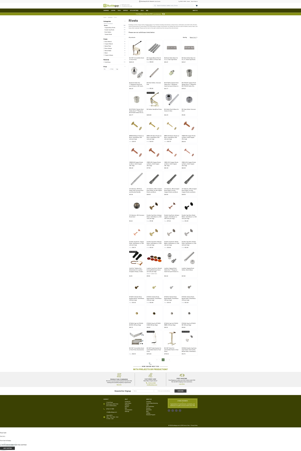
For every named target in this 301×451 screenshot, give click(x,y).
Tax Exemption (128, 409)
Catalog (148, 413)
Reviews (148, 408)
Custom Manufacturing (152, 403)
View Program (157, 1)
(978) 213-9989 (183, 1)
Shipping (127, 405)
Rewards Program (150, 414)
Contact (188, 1)
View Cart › (2, 436)
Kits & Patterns (134, 10)
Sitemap (127, 411)
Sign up (196, 1)
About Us (195, 10)
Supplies (125, 10)
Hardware (106, 10)
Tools (119, 10)
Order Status (128, 403)
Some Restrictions (157, 14)
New (147, 10)
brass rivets (149, 24)
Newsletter (149, 409)
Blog (147, 411)
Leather (113, 10)
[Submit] (155, 5)
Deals (142, 10)
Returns (127, 406)
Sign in (192, 1)
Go (117, 69)
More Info (119, 384)
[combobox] (173, 5)
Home (111, 5)
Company (148, 401)
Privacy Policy (194, 425)
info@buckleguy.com (152, 384)
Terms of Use (186, 425)
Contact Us (127, 401)
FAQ (126, 408)
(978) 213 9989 (152, 383)
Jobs (147, 405)
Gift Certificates (150, 406)
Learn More (182, 384)
